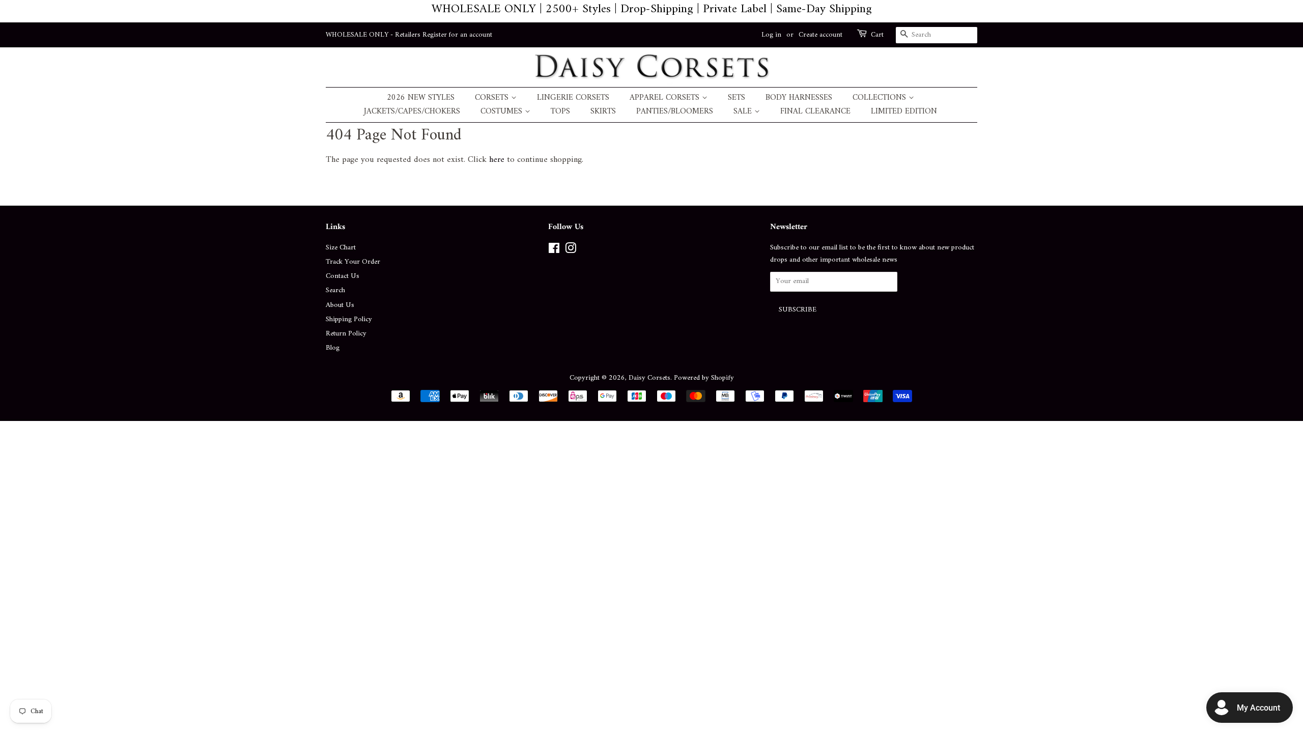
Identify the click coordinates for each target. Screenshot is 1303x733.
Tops (560, 112)
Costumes (502, 112)
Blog (332, 348)
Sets (736, 98)
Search (335, 290)
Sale (743, 112)
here (496, 159)
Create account (820, 35)
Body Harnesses (799, 98)
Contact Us (342, 276)
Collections (881, 98)
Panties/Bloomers (674, 112)
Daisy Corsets (649, 378)
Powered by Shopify (704, 378)
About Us (340, 305)
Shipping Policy (349, 319)
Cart (877, 35)
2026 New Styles (421, 98)
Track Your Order (353, 262)
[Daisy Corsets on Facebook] (554, 250)
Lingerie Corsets (573, 98)
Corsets (493, 98)
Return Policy (346, 333)
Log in (771, 35)
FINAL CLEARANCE (815, 112)
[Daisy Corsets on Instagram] (570, 250)
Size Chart (341, 247)
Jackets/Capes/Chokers (412, 112)
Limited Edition (904, 112)
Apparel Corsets (666, 98)
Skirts (603, 112)
